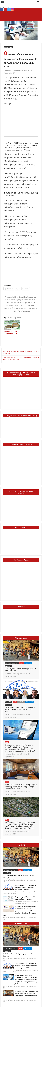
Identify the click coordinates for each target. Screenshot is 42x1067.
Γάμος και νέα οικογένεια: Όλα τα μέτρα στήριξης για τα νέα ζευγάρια (21, 353)
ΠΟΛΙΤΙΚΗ (21, 701)
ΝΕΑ (21, 663)
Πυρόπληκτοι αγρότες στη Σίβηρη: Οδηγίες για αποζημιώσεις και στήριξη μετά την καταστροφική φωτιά (21, 786)
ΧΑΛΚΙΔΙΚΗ (28, 663)
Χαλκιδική (8, 666)
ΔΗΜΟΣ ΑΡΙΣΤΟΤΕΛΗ (11, 663)
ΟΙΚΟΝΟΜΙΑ (8, 47)
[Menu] (2, 2)
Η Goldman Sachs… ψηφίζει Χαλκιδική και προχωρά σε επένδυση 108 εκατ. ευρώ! (21, 358)
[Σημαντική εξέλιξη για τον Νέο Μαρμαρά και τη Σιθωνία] (8, 899)
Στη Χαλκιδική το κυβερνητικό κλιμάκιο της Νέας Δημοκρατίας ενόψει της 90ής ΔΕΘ (20, 709)
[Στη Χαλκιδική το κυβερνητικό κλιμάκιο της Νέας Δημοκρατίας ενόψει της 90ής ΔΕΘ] (21, 689)
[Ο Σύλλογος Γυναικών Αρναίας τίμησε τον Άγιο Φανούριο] (21, 650)
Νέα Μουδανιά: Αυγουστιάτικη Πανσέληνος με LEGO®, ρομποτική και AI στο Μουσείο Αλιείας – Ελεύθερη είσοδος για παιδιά (19, 911)
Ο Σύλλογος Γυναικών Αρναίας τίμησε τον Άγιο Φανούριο (20, 670)
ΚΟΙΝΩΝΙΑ (8, 701)
